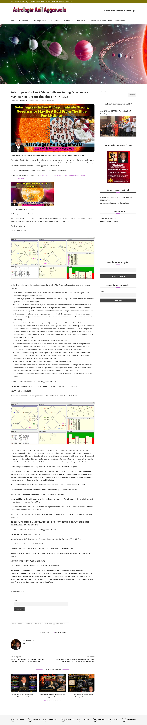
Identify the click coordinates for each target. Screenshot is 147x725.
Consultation (120, 21)
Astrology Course (39, 21)
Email (16, 601)
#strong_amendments (33, 624)
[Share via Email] (65, 632)
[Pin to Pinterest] (62, 632)
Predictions (23, 21)
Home (13, 21)
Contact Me (68, 21)
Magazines (55, 21)
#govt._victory (17, 624)
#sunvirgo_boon (61, 624)
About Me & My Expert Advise (100, 21)
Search (103, 91)
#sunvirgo (48, 624)
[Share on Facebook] (58, 632)
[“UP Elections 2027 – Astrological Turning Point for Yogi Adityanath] (81, 683)
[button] (4, 54)
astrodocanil (22, 100)
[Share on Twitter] (60, 632)
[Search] (135, 21)
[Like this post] (56, 632)
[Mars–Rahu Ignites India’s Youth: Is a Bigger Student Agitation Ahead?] (52, 683)
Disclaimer (81, 21)
